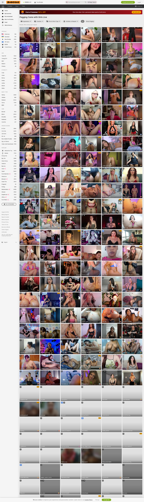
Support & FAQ (5, 212)
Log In (139, 2)
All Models (4, 232)
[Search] (85, 2)
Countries (39, 21)
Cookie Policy (88, 499)
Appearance (26, 21)
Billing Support (5, 214)
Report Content (5, 217)
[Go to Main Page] (13, 2)
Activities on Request (71, 21)
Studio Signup (5, 229)
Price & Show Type (53, 21)
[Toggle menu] (2, 2)
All (82, 21)
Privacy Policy (5, 222)
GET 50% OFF (136, 12)
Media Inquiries (5, 219)
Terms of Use (5, 224)
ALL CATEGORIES (10, 204)
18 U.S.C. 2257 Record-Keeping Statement (7, 235)
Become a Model (6, 227)
